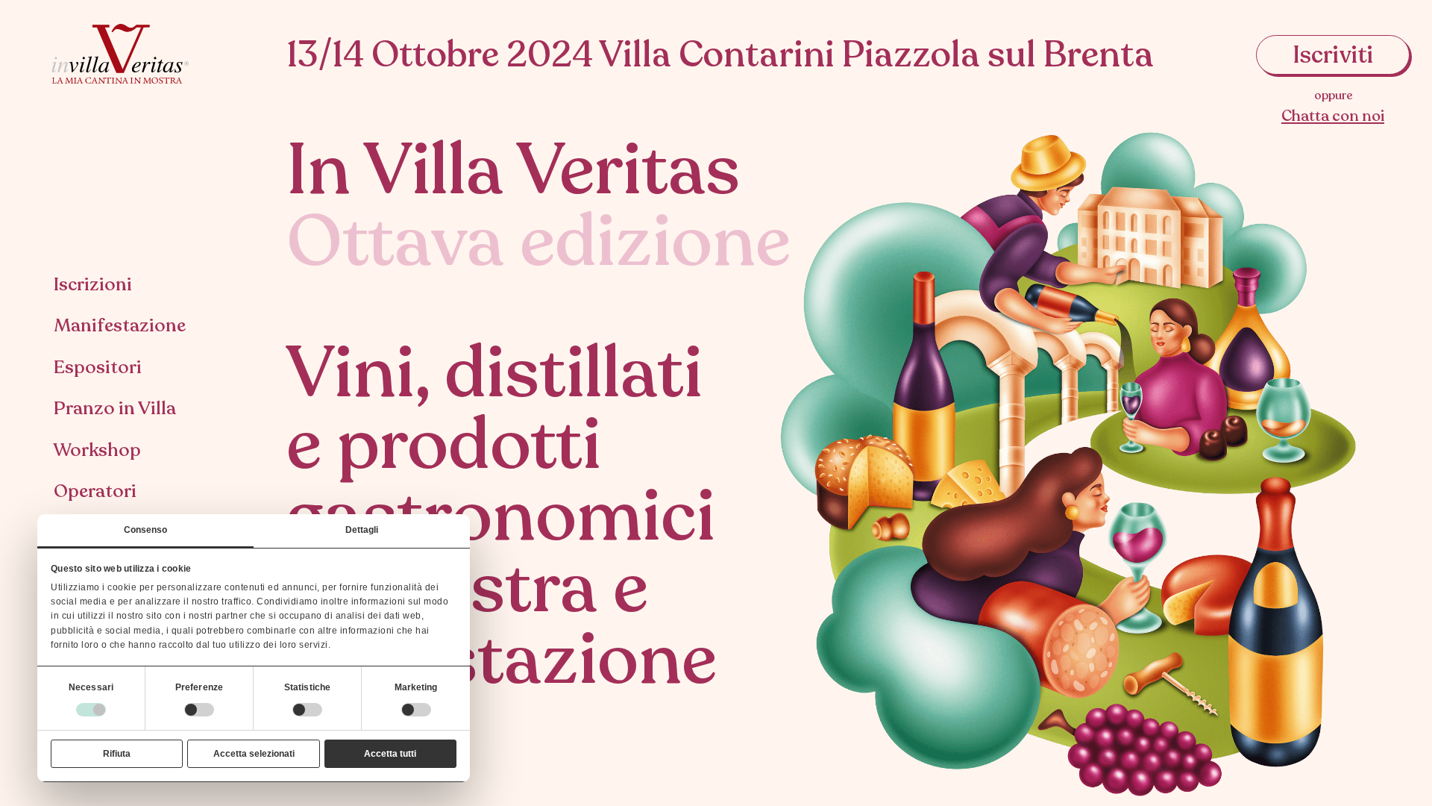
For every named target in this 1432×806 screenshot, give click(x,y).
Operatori (95, 491)
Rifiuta (117, 754)
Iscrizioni (93, 284)
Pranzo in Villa (115, 408)
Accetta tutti (390, 754)
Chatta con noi (1332, 115)
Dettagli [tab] (362, 530)
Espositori (98, 367)
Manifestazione (120, 325)
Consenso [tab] (146, 530)
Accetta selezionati (254, 754)
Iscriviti (1333, 55)
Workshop (97, 450)
